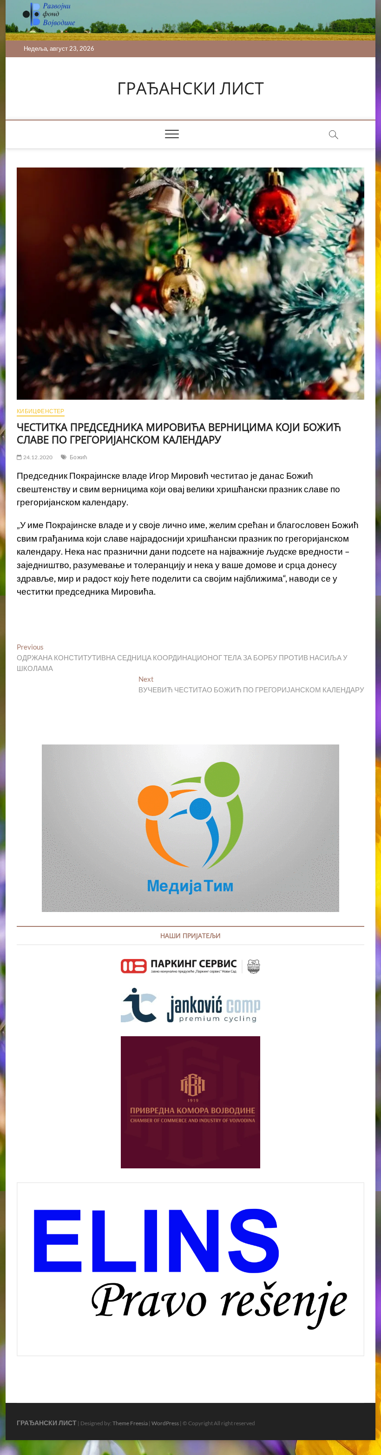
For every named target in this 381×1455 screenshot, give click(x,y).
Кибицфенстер (40, 411)
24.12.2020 (37, 457)
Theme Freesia (130, 1423)
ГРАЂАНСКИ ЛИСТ (190, 88)
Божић (78, 457)
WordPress (165, 1423)
